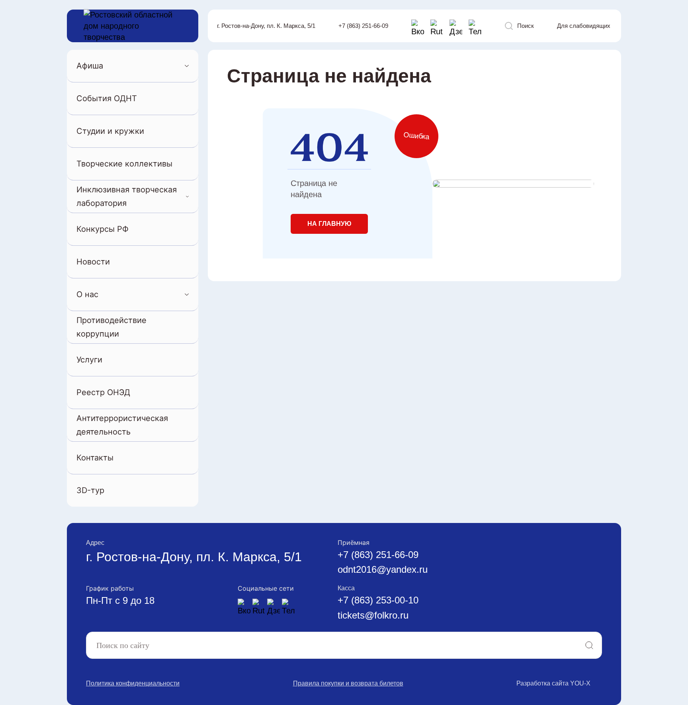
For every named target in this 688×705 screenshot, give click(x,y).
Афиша (89, 65)
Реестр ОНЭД (103, 392)
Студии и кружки (110, 131)
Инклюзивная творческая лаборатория (126, 196)
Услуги (89, 359)
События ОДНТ (106, 98)
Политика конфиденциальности (133, 683)
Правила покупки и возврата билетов (348, 683)
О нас (87, 294)
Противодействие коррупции (111, 326)
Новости (93, 261)
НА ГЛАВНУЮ (329, 223)
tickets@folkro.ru (373, 615)
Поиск (525, 25)
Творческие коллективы (124, 163)
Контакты (94, 457)
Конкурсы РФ (102, 229)
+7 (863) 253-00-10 (378, 600)
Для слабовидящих (583, 25)
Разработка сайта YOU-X (553, 683)
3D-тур (90, 490)
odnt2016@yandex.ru (383, 569)
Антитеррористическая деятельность (122, 424)
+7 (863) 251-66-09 (363, 25)
